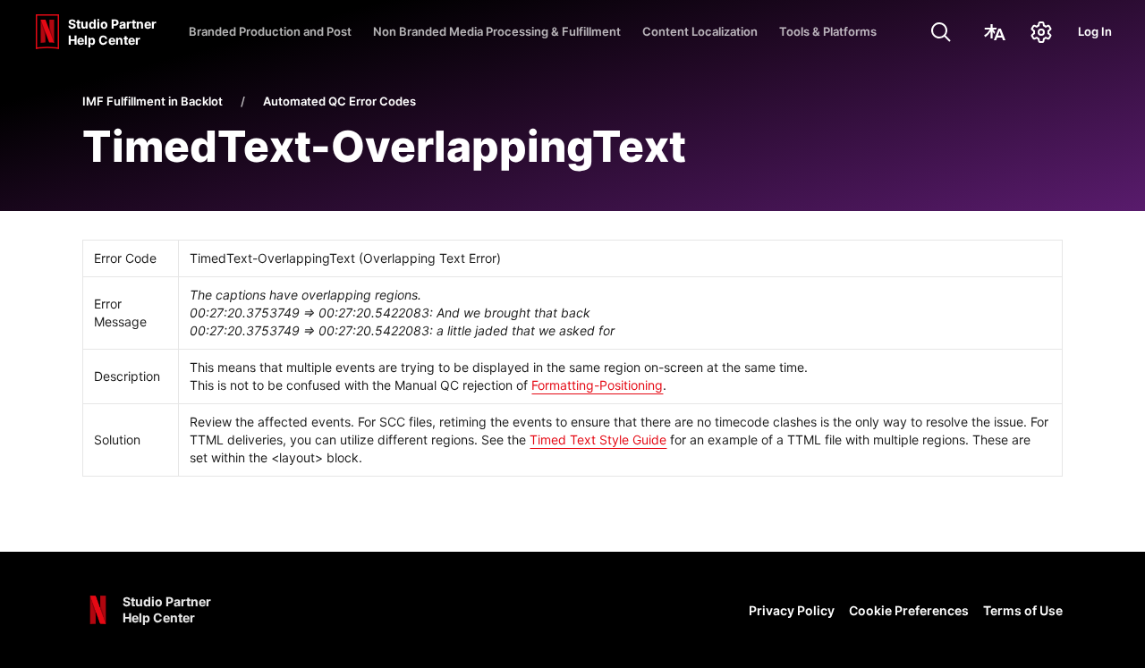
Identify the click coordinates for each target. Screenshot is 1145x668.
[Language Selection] (994, 32)
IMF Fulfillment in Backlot (152, 101)
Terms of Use (1023, 610)
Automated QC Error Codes (339, 101)
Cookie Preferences (909, 610)
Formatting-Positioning (597, 385)
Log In (1095, 31)
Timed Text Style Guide (598, 439)
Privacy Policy (792, 610)
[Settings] (1041, 32)
